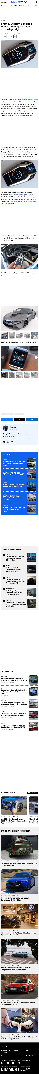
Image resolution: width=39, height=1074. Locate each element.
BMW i (15, 5)
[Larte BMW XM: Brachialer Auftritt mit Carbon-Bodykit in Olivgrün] (31, 603)
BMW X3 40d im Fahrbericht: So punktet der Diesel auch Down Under (14, 703)
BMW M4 (3, 688)
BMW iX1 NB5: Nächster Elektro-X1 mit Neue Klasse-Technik (13, 498)
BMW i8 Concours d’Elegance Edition (21, 195)
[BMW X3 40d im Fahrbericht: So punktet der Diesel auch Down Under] (33, 703)
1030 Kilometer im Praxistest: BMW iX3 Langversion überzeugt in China (16, 969)
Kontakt (16, 1050)
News (27, 1050)
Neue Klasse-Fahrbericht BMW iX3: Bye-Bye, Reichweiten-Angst (14, 463)
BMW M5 (3, 711)
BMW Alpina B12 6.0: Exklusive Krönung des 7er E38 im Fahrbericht (14, 679)
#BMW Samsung (19, 414)
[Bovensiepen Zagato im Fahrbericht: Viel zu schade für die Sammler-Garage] (33, 691)
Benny (13, 34)
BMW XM (8, 600)
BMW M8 (8, 566)
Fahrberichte (29, 1055)
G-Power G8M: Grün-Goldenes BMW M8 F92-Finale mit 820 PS (15, 569)
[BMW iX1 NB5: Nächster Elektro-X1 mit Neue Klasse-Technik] (31, 497)
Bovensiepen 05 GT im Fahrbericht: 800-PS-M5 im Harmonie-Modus (13, 714)
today (19, 2)
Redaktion (12, 682)
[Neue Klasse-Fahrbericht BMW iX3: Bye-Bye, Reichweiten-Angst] (31, 463)
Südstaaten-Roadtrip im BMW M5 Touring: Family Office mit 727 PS (13, 726)
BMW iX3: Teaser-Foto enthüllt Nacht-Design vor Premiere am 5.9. (15, 581)
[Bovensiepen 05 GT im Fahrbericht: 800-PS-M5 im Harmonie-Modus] (33, 715)
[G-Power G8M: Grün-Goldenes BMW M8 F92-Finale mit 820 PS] (31, 569)
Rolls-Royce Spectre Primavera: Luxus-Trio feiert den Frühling (14, 592)
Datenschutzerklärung (24, 1060)
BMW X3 (3, 700)
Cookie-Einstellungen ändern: (8, 1060)
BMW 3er (6, 505)
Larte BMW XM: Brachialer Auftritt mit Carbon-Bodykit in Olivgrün (16, 604)
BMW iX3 (5, 459)
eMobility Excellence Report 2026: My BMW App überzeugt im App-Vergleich (14, 821)
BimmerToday (4, 5)
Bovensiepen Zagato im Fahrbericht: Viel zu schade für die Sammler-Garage (14, 692)
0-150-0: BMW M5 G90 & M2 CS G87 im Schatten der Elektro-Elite (16, 899)
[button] (36, 318)
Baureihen (11, 5)
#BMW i (4, 414)
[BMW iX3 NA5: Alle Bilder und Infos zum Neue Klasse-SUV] (31, 474)
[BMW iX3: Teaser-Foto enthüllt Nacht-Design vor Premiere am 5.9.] (31, 580)
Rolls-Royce (10, 589)
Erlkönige (3, 1055)
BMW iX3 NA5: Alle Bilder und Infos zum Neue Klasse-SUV (13, 474)
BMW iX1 (5, 494)
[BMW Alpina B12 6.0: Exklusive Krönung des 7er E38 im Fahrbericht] (33, 680)
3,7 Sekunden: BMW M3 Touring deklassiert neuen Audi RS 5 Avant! (18, 1003)
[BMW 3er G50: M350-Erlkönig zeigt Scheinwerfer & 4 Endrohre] (31, 509)
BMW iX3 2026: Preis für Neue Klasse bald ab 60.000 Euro (14, 485)
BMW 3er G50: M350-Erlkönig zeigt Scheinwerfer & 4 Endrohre (14, 509)
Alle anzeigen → (32, 792)
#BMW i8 (10, 414)
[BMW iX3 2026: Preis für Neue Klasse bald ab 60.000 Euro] (31, 486)
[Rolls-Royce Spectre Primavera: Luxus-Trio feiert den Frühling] (31, 592)
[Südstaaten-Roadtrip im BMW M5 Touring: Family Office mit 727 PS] (33, 726)
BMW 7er (4, 676)
